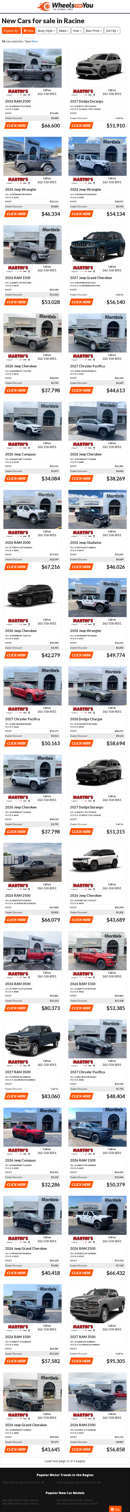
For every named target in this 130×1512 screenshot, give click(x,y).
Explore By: (11, 30)
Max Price (93, 30)
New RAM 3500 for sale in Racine (75, 1500)
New (30, 30)
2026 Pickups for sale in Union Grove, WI (79, 1482)
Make (63, 30)
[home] (65, 6)
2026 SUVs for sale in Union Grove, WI (23, 1482)
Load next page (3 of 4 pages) (65, 1461)
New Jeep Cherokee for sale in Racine (77, 1503)
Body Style (45, 30)
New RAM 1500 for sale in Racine (21, 1500)
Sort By (111, 30)
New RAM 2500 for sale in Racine (21, 1503)
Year (76, 30)
